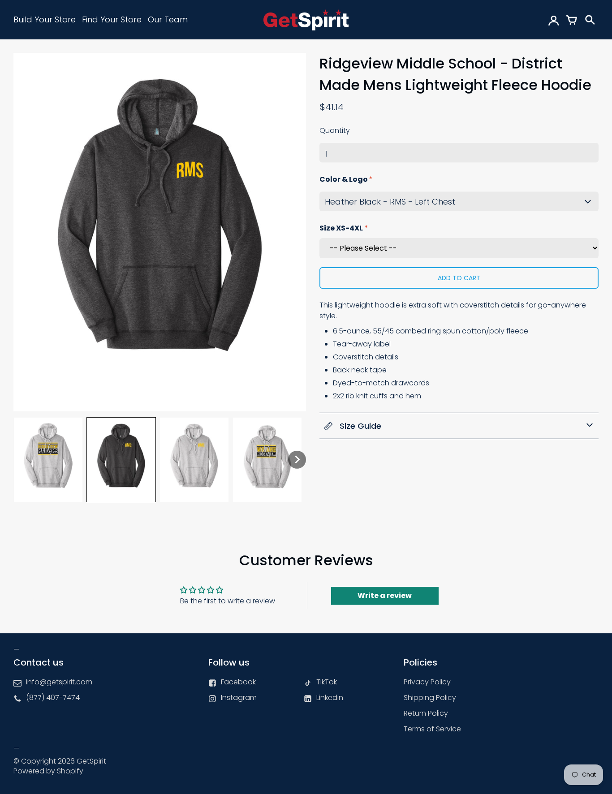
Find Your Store (112, 19)
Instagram (239, 697)
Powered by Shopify (48, 771)
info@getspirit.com (59, 682)
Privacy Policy (427, 682)
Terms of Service (432, 729)
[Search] (590, 20)
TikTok (326, 682)
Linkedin (329, 697)
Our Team (168, 19)
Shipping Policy (430, 697)
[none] (48, 459)
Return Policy (426, 713)
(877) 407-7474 (53, 697)
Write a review (385, 595)
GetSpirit (91, 761)
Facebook (238, 682)
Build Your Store (44, 19)
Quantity (334, 130)
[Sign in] (554, 20)
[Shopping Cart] (572, 20)
